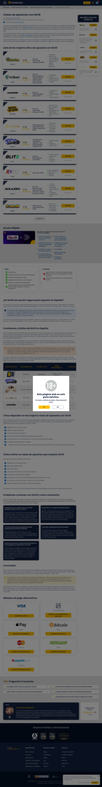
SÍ (44, 407)
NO (58, 407)
